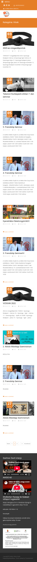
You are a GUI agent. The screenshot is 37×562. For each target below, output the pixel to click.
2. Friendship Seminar (12, 381)
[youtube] (9, 6)
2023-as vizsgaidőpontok (14, 48)
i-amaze (21, 558)
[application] (17, 468)
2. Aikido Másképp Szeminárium (17, 346)
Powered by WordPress (9, 558)
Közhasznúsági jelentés (10, 524)
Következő (27, 443)
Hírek (14, 51)
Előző (8, 443)
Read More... (7, 72)
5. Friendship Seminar (12, 127)
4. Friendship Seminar (12, 173)
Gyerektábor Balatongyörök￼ (16, 221)
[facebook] (4, 6)
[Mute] (26, 474)
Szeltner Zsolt (22, 51)
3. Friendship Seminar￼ (13, 253)
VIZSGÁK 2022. (9, 303)
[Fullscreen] (29, 474)
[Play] (5, 474)
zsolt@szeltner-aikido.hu (11, 8)
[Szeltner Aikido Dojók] (4, 13)
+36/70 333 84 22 (19, 5)
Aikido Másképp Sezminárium (16, 418)
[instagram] (7, 6)
